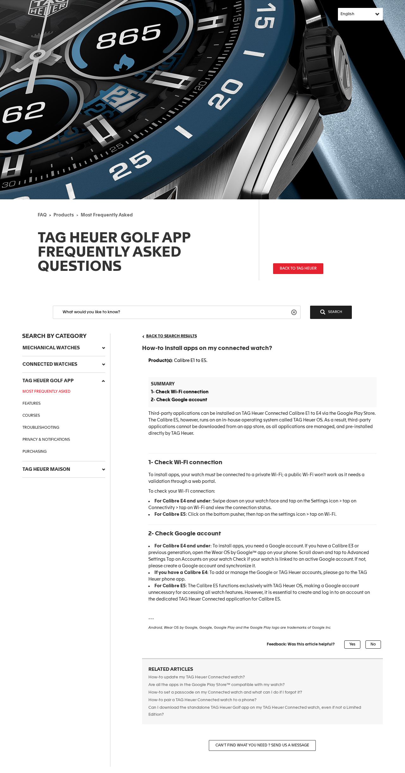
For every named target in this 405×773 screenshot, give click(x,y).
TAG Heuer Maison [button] (46, 469)
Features (31, 404)
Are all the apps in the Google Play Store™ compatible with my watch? (216, 685)
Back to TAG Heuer (298, 269)
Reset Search (294, 311)
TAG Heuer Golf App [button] (48, 380)
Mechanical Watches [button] (51, 348)
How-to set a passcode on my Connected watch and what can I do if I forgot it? (225, 692)
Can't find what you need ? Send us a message (262, 745)
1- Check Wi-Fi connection (180, 392)
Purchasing (34, 452)
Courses (31, 416)
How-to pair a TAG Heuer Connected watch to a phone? (202, 700)
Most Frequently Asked (107, 215)
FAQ (42, 215)
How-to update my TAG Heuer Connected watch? (196, 677)
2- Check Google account (179, 400)
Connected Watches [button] (49, 364)
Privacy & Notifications (46, 440)
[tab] (63, 348)
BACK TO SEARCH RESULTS (171, 336)
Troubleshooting (40, 428)
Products (63, 215)
